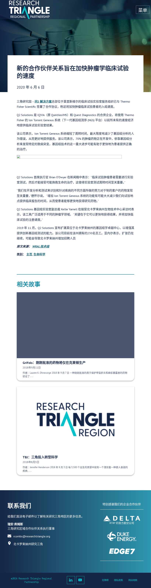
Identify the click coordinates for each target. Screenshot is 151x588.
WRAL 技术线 (40, 246)
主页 (29, 254)
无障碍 (105, 580)
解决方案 (46, 101)
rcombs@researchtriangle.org (31, 536)
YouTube (80, 580)
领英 (71, 580)
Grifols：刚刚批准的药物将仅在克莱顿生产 (54, 363)
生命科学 (39, 254)
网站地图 (132, 580)
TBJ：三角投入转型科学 (40, 457)
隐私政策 (118, 580)
